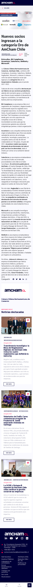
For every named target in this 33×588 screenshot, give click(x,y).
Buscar (19, 585)
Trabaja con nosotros (5, 571)
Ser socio (4, 574)
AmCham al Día (23, 557)
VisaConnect (5, 577)
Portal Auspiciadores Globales (6, 567)
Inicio (6, 585)
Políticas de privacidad (22, 563)
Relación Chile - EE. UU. (23, 560)
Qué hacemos (6, 557)
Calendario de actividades (6, 562)
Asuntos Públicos (7, 559)
